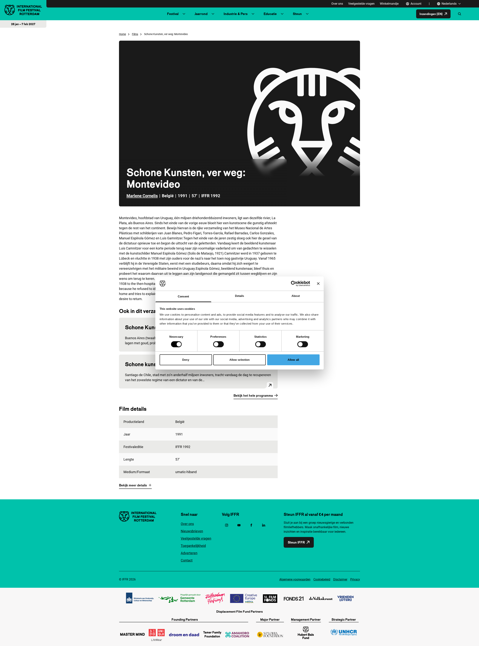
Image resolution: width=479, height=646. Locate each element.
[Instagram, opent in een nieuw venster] (226, 525)
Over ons (337, 3)
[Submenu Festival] (184, 13)
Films (135, 34)
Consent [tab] (183, 296)
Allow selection (239, 359)
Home (122, 34)
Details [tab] (239, 295)
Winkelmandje (389, 3)
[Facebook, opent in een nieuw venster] (251, 525)
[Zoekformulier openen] (459, 13)
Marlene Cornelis (142, 195)
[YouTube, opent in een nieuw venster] (239, 525)
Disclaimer (340, 579)
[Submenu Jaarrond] (213, 13)
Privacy (355, 579)
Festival (173, 14)
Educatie (270, 14)
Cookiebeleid (321, 579)
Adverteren (189, 553)
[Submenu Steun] (307, 13)
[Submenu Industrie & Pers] (253, 13)
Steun (297, 14)
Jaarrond (201, 14)
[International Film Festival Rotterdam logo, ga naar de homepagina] (23, 10)
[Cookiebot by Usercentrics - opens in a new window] (293, 283)
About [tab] (296, 295)
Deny (185, 359)
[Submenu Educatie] (282, 13)
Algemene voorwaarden (294, 579)
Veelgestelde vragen (361, 3)
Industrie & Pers (236, 14)
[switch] (218, 344)
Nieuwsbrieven (192, 531)
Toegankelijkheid (193, 546)
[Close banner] (318, 283)
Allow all (293, 359)
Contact (187, 560)
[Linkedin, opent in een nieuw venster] (263, 525)
